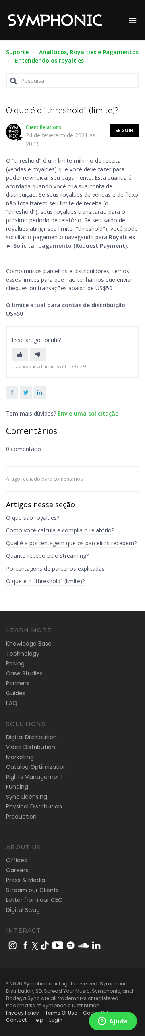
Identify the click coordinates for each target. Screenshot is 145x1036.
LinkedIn (39, 392)
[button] (20, 354)
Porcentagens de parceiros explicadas (55, 568)
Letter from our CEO (34, 900)
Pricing (15, 663)
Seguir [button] (124, 130)
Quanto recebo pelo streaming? (47, 555)
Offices (16, 860)
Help (38, 1020)
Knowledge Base (29, 643)
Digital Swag (23, 910)
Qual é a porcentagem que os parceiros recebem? (71, 543)
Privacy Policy (22, 1012)
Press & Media (25, 880)
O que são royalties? (32, 517)
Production (21, 816)
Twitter (26, 392)
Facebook (12, 392)
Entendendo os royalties (49, 60)
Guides (15, 693)
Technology (22, 654)
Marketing (20, 757)
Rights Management (34, 777)
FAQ (11, 703)
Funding (17, 787)
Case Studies (24, 673)
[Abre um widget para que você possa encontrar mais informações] (113, 1022)
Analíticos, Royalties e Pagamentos (89, 52)
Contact (16, 1020)
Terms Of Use (61, 1012)
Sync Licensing (26, 797)
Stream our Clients (32, 890)
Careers (17, 870)
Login (55, 1020)
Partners (17, 683)
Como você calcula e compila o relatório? (60, 530)
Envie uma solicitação (88, 413)
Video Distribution (30, 747)
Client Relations (43, 127)
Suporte (17, 52)
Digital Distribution (31, 737)
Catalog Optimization (36, 767)
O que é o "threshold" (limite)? (45, 581)
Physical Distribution (34, 806)
